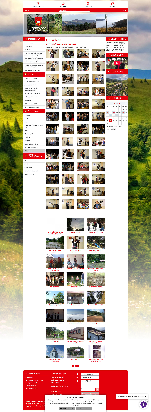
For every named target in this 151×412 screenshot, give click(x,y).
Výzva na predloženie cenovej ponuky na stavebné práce (34, 54)
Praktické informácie (31, 147)
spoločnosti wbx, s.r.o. (31, 406)
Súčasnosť (28, 140)
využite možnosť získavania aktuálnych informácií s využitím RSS (42, 401)
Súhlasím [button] (63, 408)
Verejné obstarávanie (31, 171)
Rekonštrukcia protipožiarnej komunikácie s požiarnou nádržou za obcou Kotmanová (34, 60)
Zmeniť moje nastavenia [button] (83, 408)
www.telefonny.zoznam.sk (34, 380)
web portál (28, 405)
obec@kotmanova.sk (61, 386)
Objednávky (28, 167)
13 (116, 115)
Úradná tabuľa (38, 6)
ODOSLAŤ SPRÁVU (90, 394)
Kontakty (113, 6)
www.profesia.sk (31, 385)
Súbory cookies (29, 174)
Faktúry (27, 164)
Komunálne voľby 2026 (32, 81)
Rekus (26, 130)
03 (107, 112)
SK (25, 10)
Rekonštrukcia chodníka (32, 70)
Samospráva (63, 6)
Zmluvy (27, 160)
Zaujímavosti (29, 134)
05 (114, 112)
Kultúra (27, 118)
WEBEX (39, 405)
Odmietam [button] (71, 408)
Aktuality (27, 115)
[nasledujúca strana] (78, 366)
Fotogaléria (28, 151)
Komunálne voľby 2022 (32, 107)
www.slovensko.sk (31, 388)
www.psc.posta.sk (31, 383)
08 (123, 112)
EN (28, 10)
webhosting (34, 405)
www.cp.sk (29, 377)
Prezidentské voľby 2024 (32, 93)
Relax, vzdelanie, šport (31, 144)
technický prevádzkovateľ (42, 406)
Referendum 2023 (30, 100)
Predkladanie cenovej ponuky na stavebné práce (34, 66)
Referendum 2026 (30, 85)
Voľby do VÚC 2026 (31, 78)
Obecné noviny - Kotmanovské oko (34, 126)
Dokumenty (88, 6)
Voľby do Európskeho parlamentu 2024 (31, 89)
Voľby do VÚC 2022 (31, 103)
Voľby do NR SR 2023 (31, 97)
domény (43, 405)
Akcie (26, 122)
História (27, 137)
